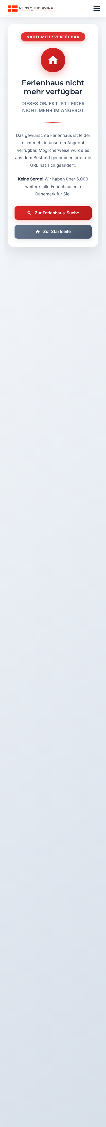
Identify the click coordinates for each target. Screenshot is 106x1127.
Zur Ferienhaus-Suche (57, 212)
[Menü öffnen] (96, 8)
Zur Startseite (57, 231)
